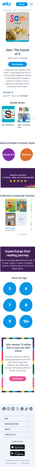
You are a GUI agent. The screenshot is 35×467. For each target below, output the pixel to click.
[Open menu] (31, 4)
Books (15, 10)
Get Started (18, 378)
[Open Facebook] (4, 408)
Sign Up (22, 4)
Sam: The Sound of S (24, 10)
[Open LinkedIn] (30, 408)
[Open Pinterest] (22, 408)
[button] (16, 217)
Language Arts (7, 10)
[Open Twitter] (17, 408)
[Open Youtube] (13, 408)
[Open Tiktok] (26, 408)
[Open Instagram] (8, 408)
